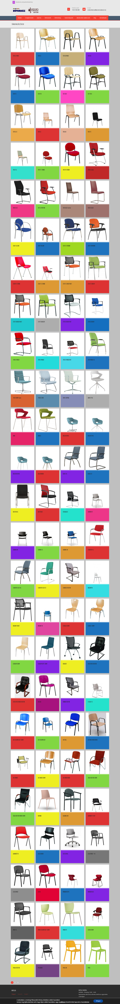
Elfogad (98, 1001)
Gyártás (39, 18)
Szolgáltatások (29, 18)
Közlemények (103, 18)
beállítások (62, 1002)
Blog (95, 18)
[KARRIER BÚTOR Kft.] (26, 10)
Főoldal (20, 18)
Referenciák (48, 18)
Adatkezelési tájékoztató (83, 18)
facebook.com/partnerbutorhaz (24, 2)
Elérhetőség (58, 18)
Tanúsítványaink (69, 18)
